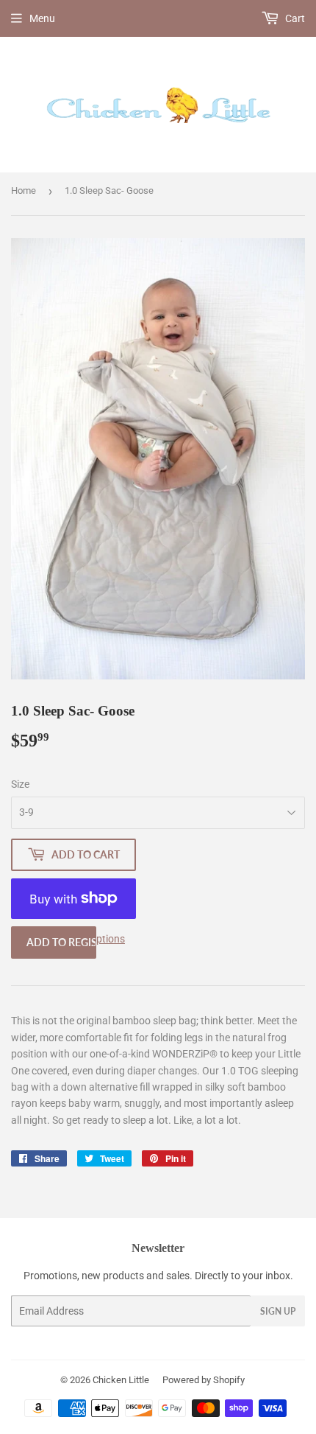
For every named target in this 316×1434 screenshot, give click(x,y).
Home (23, 190)
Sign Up (277, 1311)
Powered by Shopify (203, 1379)
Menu (42, 18)
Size (20, 784)
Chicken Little (121, 1379)
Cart (294, 18)
